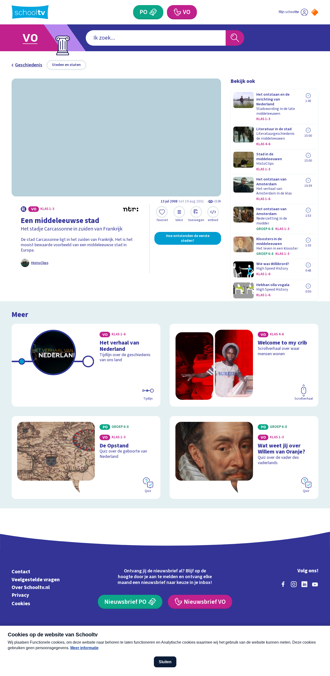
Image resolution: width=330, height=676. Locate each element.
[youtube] (315, 584)
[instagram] (293, 584)
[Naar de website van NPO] (314, 12)
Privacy (20, 595)
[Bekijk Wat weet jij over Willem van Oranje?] (244, 457)
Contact (21, 571)
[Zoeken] (235, 38)
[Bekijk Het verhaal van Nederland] (86, 365)
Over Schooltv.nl (31, 587)
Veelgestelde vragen (36, 579)
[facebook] (283, 584)
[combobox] (156, 38)
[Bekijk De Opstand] (86, 457)
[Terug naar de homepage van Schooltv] (30, 12)
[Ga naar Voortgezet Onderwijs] (35, 37)
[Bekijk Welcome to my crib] (244, 365)
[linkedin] (304, 584)
